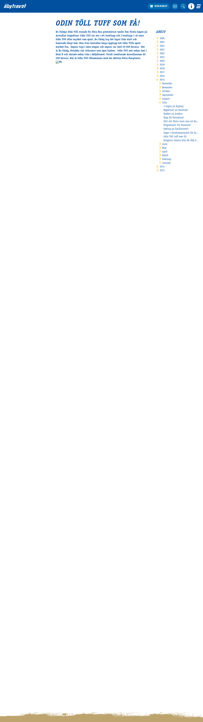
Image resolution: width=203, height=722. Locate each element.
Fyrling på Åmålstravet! (176, 129)
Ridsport (129, 38)
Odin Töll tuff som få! (175, 137)
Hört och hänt (91, 23)
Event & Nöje (55, 19)
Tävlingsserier (91, 30)
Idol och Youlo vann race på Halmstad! (181, 121)
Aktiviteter (50, 30)
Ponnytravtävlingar (135, 34)
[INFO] (191, 6)
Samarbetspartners (175, 27)
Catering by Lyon (12, 42)
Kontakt (8, 77)
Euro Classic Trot (93, 49)
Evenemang (134, 19)
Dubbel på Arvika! (173, 114)
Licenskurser (171, 30)
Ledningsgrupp (11, 73)
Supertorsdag (132, 30)
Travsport (92, 19)
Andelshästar (91, 53)
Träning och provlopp (95, 34)
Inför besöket (15, 19)
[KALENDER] (175, 6)
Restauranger (10, 38)
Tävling (88, 27)
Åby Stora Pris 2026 (135, 23)
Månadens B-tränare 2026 (97, 46)
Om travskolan (172, 23)
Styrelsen (8, 81)
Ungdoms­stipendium (176, 38)
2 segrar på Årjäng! (174, 106)
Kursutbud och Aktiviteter (179, 34)
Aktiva (88, 38)
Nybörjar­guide (11, 49)
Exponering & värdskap (56, 27)
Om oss (9, 69)
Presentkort (10, 53)
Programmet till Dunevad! (177, 125)
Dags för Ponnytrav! (174, 118)
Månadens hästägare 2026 (97, 42)
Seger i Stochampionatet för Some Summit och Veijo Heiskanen (181, 133)
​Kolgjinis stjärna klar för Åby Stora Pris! (181, 140)
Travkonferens (51, 23)
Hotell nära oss (12, 46)
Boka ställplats (12, 30)
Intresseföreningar (13, 88)
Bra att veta (10, 34)
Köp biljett (9, 23)
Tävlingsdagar (11, 57)
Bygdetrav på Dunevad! (176, 110)
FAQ (6, 61)
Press (6, 92)
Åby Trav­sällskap (13, 85)
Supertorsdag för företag (137, 27)
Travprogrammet (12, 27)
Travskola (174, 19)
